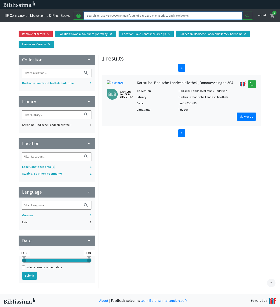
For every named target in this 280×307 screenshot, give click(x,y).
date (56, 241)
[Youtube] (231, 5)
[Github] (238, 5)
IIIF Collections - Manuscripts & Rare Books (37, 15)
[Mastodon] (224, 5)
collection (56, 60)
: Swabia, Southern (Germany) (86, 34)
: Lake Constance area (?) (146, 34)
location (56, 143)
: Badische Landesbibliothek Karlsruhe (213, 34)
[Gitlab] (245, 5)
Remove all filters (35, 34)
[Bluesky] (217, 5)
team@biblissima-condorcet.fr (163, 300)
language (56, 192)
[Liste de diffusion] (203, 5)
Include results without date (44, 267)
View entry (246, 116)
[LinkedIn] (210, 5)
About (262, 15)
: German (36, 44)
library (56, 101)
